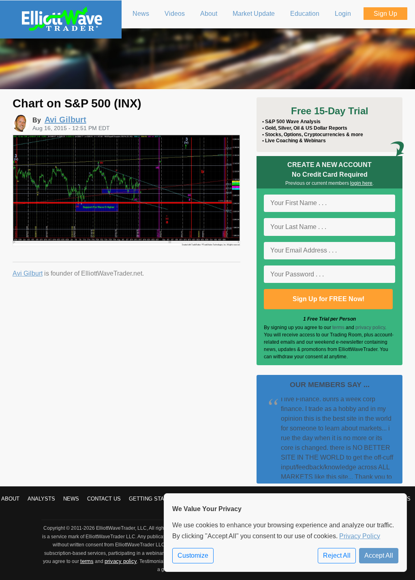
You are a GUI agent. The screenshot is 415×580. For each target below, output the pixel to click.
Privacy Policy (359, 536)
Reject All (337, 555)
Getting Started (153, 499)
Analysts (41, 499)
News (71, 499)
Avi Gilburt (28, 273)
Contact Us (104, 499)
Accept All (378, 555)
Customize (193, 555)
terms (338, 327)
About (10, 499)
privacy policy (370, 327)
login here (361, 183)
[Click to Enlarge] (127, 243)
